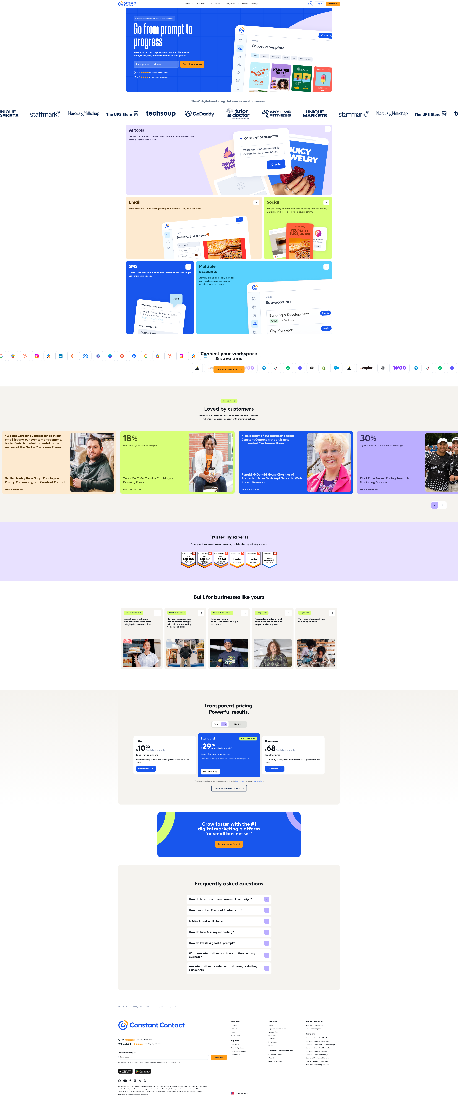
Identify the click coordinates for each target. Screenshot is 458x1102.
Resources (215, 4)
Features (187, 4)
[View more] (229, 160)
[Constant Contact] (127, 3)
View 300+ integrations (227, 369)
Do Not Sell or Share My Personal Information (133, 1095)
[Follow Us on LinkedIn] (135, 1081)
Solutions (201, 4)
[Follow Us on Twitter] (145, 1081)
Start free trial (190, 64)
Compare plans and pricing (227, 788)
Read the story (12, 489)
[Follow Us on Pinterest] (140, 1081)
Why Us (229, 4)
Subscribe (219, 1057)
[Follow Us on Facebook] (130, 1081)
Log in (319, 4)
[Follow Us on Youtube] (125, 1081)
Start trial (332, 4)
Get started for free (227, 844)
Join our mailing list (127, 1052)
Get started (144, 768)
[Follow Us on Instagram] (119, 1081)
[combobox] (240, 1093)
